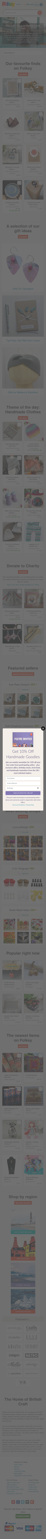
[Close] (43, 728)
